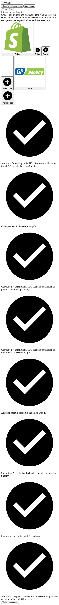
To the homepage (10, 602)
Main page (29, 6)
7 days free (7, 9)
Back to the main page (12, 6)
